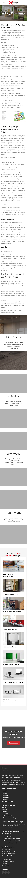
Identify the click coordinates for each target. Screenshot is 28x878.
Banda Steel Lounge (10, 629)
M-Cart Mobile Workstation (12, 612)
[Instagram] (8, 872)
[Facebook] (3, 872)
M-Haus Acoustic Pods (10, 594)
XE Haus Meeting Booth (11, 647)
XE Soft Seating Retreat (11, 664)
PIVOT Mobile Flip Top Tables (13, 682)
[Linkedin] (5, 872)
